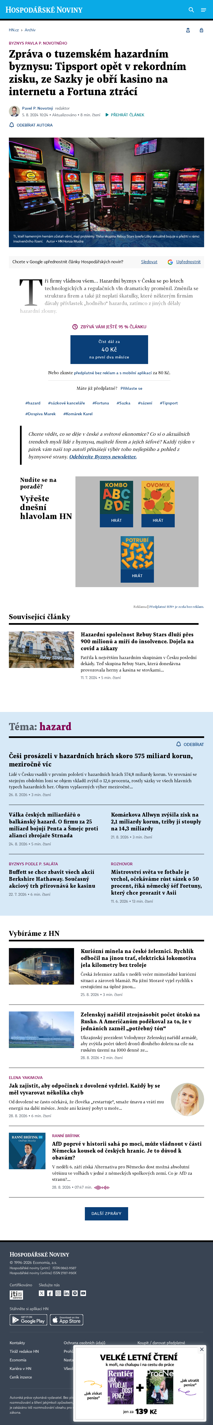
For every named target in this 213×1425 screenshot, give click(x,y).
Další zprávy (106, 1213)
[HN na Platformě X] (41, 1293)
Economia (18, 1360)
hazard (55, 727)
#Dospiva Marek (41, 413)
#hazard (33, 403)
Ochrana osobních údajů (84, 1343)
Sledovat (149, 262)
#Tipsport (169, 403)
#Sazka (123, 403)
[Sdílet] (188, 30)
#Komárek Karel (78, 413)
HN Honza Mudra (70, 241)
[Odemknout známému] (201, 30)
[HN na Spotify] (75, 1293)
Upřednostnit (188, 262)
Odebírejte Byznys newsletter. (102, 456)
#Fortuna (101, 403)
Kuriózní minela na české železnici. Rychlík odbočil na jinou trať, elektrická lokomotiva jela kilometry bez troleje (138, 958)
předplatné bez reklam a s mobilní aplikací (113, 372)
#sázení (145, 403)
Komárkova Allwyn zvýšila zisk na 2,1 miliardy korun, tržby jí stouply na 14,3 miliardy (156, 822)
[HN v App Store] (66, 1319)
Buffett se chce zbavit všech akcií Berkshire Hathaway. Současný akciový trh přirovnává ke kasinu (52, 879)
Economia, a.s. (45, 1263)
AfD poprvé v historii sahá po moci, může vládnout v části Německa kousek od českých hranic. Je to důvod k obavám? (127, 1151)
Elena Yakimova (26, 1077)
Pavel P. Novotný (37, 108)
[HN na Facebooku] (50, 1293)
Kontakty (17, 1343)
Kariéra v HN (20, 1369)
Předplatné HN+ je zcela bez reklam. (176, 607)
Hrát (116, 520)
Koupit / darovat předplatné (161, 1343)
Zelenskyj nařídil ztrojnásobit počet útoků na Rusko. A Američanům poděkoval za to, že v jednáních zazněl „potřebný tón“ (140, 1022)
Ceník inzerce (21, 1377)
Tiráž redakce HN (24, 1352)
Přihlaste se (131, 388)
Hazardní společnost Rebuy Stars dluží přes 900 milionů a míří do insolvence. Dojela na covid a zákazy (137, 642)
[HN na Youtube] (83, 1293)
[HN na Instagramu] (58, 1293)
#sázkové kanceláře (66, 403)
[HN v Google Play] (28, 1319)
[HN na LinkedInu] (66, 1293)
